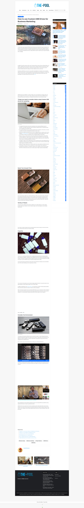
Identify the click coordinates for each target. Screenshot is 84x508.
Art (53, 137)
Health (54, 88)
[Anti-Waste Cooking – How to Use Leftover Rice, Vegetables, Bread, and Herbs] (55, 47)
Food (28, 10)
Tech (47, 10)
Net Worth (34, 10)
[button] (33, 352)
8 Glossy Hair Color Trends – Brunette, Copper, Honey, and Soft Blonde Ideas (62, 60)
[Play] (18, 360)
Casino (54, 89)
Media (54, 172)
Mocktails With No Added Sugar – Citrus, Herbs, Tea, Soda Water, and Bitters (62, 56)
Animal (54, 131)
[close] (42, 504)
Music (54, 140)
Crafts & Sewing (55, 190)
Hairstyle (54, 175)
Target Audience (39, 440)
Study (54, 165)
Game (54, 96)
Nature (54, 182)
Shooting (54, 186)
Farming (54, 200)
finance (54, 99)
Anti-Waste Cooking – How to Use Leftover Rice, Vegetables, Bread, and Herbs (48, 485)
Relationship (55, 123)
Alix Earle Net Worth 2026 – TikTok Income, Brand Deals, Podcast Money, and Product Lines (59, 31)
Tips (53, 110)
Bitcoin (54, 183)
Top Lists (54, 162)
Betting (54, 120)
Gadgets (54, 197)
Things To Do (55, 169)
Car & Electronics (55, 102)
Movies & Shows (55, 147)
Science (54, 193)
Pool (54, 119)
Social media (55, 148)
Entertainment (24, 10)
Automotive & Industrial (56, 155)
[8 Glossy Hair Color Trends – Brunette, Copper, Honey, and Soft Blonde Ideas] (55, 60)
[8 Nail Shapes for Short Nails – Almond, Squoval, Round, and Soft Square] (55, 52)
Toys (54, 144)
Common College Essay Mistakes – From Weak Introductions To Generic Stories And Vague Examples (62, 70)
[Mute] (46, 360)
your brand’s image (25, 133)
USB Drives (46, 440)
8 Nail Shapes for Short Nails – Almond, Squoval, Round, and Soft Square (62, 51)
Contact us (56, 478)
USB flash (33, 442)
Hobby (54, 133)
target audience (29, 286)
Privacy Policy (57, 474)
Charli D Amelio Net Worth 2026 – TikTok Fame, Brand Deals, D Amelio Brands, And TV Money (48, 482)
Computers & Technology (56, 106)
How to (54, 154)
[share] (41, 386)
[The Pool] (42, 5)
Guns (54, 176)
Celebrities (54, 138)
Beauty (44, 10)
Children (54, 141)
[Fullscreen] (48, 360)
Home (20, 10)
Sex (53, 130)
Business (22, 14)
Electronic (54, 151)
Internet (54, 158)
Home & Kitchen (51, 10)
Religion (54, 196)
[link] (19, 387)
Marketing (54, 105)
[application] (33, 352)
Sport (54, 103)
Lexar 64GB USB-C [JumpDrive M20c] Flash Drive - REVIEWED (30, 386)
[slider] (33, 360)
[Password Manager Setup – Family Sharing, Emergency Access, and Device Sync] (55, 75)
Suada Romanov (26, 448)
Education (54, 95)
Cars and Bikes (55, 127)
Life (30, 10)
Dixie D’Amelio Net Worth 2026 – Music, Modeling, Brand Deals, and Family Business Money (48, 478)
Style (41, 10)
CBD (54, 113)
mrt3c (35, 74)
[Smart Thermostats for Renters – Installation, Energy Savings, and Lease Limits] (55, 64)
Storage (54, 189)
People (38, 10)
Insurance (54, 168)
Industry (54, 145)
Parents (54, 161)
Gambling (54, 98)
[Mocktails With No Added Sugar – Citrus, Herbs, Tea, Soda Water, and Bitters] (55, 56)
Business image (22, 440)
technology (54, 124)
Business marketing (30, 440)
